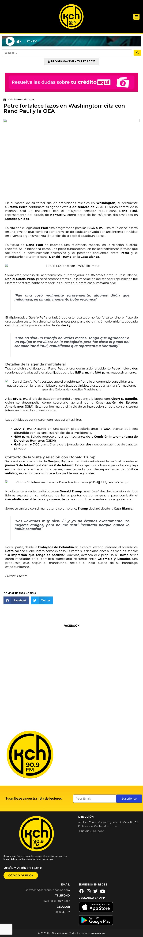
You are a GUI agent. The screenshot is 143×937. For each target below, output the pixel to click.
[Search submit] (137, 53)
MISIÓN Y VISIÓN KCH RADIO (22, 868)
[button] (136, 17)
